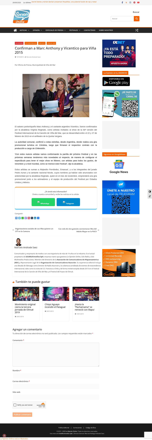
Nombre (17, 370)
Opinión (36, 30)
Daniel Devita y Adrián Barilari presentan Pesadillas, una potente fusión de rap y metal (64, 2)
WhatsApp (45, 203)
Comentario (18, 340)
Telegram (70, 203)
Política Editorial (64, 428)
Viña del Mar (51, 43)
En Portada (19, 43)
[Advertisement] (120, 135)
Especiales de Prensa (54, 30)
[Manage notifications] (4, 435)
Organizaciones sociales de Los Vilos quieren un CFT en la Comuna (34, 230)
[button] (28, 30)
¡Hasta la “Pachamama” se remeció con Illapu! (84, 307)
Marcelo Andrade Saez (33, 57)
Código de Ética (91, 428)
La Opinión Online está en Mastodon (14, 439)
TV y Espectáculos (30, 43)
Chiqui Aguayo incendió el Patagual (55, 305)
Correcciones (77, 428)
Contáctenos (89, 30)
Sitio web (16, 392)
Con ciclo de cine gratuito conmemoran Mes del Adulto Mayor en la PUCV (77, 230)
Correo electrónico (21, 381)
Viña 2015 (42, 43)
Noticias (23, 30)
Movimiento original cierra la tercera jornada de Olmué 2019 (25, 308)
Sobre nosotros (106, 30)
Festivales (73, 30)
